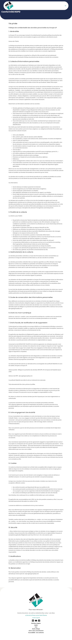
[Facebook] (39, 621)
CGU (36, 627)
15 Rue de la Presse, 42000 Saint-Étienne (36, 615)
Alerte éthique (36, 629)
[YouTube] (36, 621)
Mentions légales (36, 623)
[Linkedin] (33, 621)
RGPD (36, 625)
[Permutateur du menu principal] (65, 5)
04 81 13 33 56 (36, 617)
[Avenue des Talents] (9, 5)
